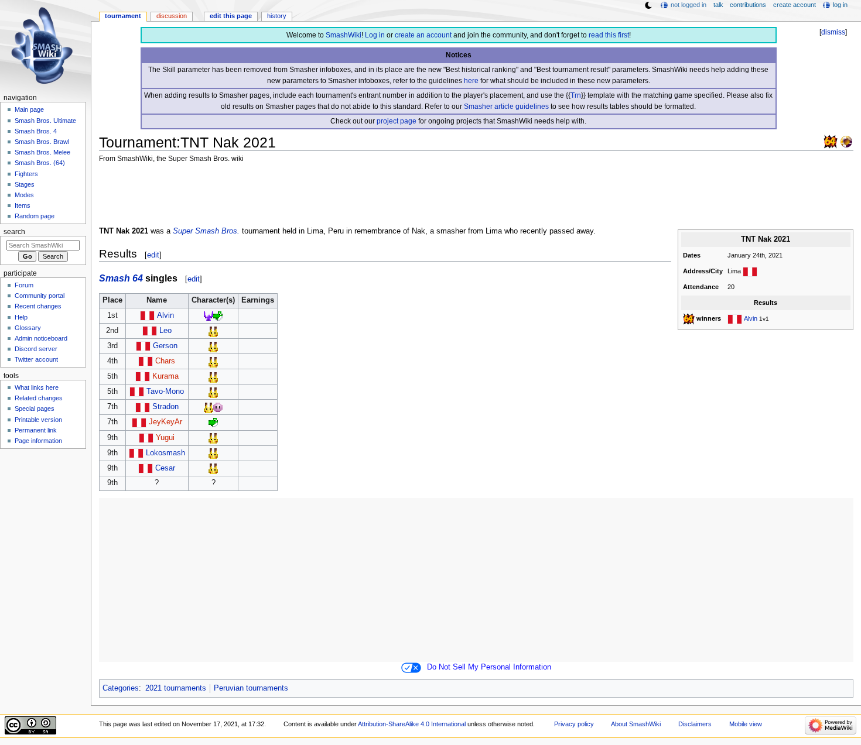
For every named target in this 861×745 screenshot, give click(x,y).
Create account (794, 4)
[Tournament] (846, 141)
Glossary (28, 327)
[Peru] (750, 270)
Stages (25, 184)
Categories (120, 688)
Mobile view (745, 723)
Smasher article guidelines (506, 106)
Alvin (750, 318)
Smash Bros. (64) (40, 162)
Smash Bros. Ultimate (45, 120)
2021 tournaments (175, 688)
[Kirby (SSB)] (218, 407)
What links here (37, 387)
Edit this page (231, 15)
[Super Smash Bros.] (831, 141)
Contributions (748, 4)
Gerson (165, 346)
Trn (575, 95)
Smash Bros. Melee (42, 152)
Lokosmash (165, 453)
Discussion (171, 15)
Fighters (26, 173)
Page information (38, 440)
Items (22, 205)
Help (21, 317)
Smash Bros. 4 (36, 131)
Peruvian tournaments (251, 688)
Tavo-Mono (165, 391)
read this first (609, 35)
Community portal (39, 295)
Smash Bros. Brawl (42, 141)
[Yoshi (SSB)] (218, 315)
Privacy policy (574, 723)
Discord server (36, 348)
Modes (24, 194)
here (471, 81)
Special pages (34, 408)
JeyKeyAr (165, 422)
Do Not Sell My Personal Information (489, 667)
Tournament (123, 15)
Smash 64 (121, 278)
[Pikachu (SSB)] (213, 331)
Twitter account (36, 359)
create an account (423, 35)
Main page (29, 109)
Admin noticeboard (41, 338)
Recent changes (38, 306)
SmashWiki (343, 35)
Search (14, 231)
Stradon (165, 407)
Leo (165, 331)
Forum (24, 285)
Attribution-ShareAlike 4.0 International (412, 723)
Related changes (39, 397)
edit (153, 254)
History (276, 15)
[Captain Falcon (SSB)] (208, 315)
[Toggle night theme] (648, 5)
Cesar (165, 468)
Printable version (38, 419)
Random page (34, 215)
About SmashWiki (636, 723)
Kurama (165, 376)
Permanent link (36, 430)
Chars (165, 361)
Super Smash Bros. (206, 231)
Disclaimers (695, 723)
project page (396, 121)
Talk (718, 4)
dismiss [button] (833, 32)
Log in (375, 35)
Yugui (165, 438)
